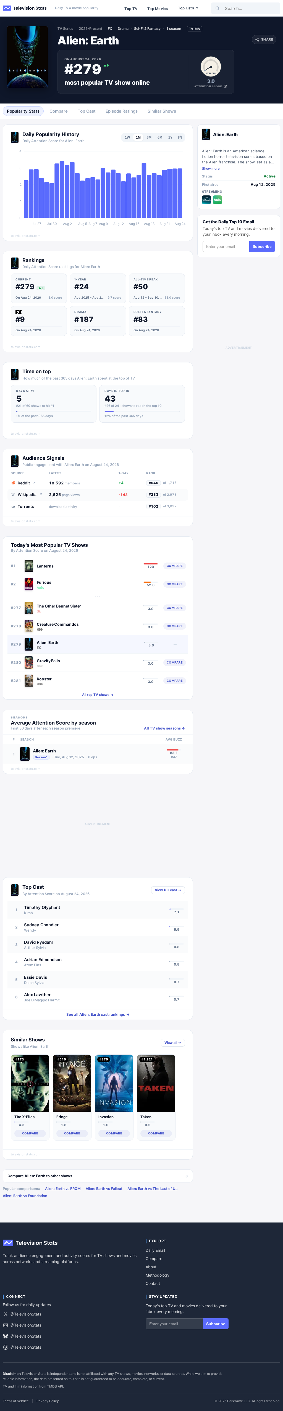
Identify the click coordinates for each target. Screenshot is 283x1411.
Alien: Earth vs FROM (63, 1188)
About (151, 1266)
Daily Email (155, 1250)
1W (127, 137)
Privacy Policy (47, 1401)
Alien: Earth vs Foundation (25, 1195)
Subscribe (262, 246)
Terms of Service (16, 1401)
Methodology (157, 1275)
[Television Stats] (25, 8)
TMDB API (55, 1386)
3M (149, 137)
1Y (170, 137)
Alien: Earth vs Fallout (104, 1188)
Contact (153, 1283)
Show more (211, 169)
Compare (154, 1258)
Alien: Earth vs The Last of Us (152, 1188)
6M (160, 137)
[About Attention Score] (225, 86)
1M (138, 137)
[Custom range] (180, 137)
